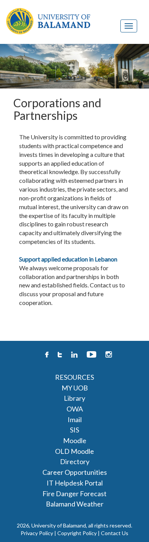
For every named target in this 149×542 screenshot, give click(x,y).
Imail (75, 419)
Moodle (74, 440)
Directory (74, 461)
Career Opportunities (74, 472)
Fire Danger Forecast (74, 493)
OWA (74, 409)
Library (74, 398)
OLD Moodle (74, 451)
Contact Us (114, 533)
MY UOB (75, 388)
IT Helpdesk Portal (75, 483)
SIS (74, 430)
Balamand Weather (75, 504)
